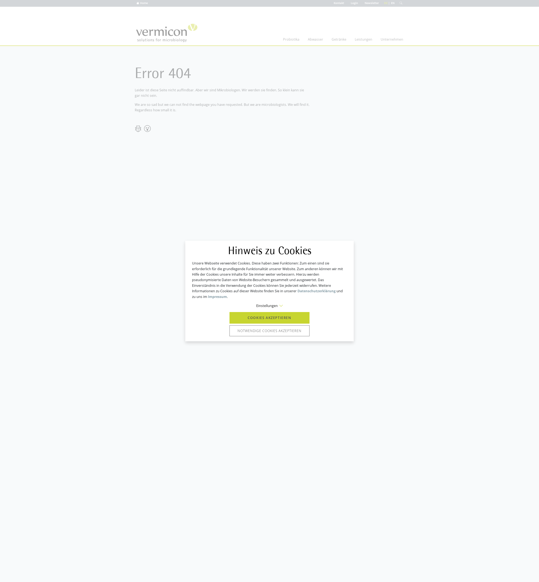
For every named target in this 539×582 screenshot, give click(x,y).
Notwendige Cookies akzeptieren (269, 330)
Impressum (217, 296)
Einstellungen (267, 305)
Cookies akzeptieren (269, 317)
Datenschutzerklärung (317, 291)
